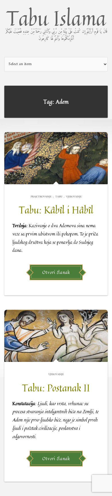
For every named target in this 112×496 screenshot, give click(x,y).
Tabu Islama (56, 22)
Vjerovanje (74, 196)
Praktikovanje (41, 196)
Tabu (58, 196)
